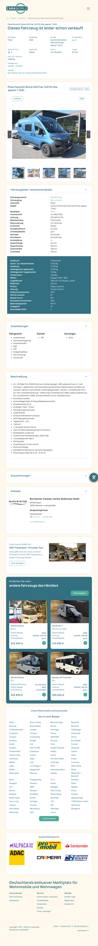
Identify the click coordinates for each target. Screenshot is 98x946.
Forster (74, 744)
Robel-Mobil (56, 794)
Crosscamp (35, 736)
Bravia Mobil (35, 726)
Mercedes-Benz (58, 769)
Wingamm (75, 808)
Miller (73, 769)
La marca (75, 762)
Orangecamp (35, 779)
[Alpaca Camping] (21, 845)
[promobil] (49, 845)
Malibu (12, 769)
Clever (54, 733)
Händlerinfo (69, 904)
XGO (32, 812)
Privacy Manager (44, 911)
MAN (53, 765)
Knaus (74, 758)
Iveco (73, 755)
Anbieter (16, 491)
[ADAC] (16, 857)
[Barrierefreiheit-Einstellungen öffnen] (94, 477)
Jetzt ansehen (17, 563)
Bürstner (75, 726)
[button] (9, 134)
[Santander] (76, 845)
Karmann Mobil (57, 758)
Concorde (75, 733)
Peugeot (13, 783)
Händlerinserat (77, 89)
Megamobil (35, 769)
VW (52, 805)
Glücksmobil (14, 751)
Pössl (73, 783)
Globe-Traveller (57, 747)
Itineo (53, 755)
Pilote (53, 783)
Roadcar (13, 794)
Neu (87, 89)
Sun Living (13, 801)
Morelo (54, 773)
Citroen (33, 733)
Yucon (53, 812)
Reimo (12, 790)
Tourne (33, 805)
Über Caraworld (15, 897)
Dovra (73, 736)
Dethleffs (55, 736)
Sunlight (33, 801)
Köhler (12, 762)
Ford (53, 744)
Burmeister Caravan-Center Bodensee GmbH (27, 73)
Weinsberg (35, 808)
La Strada (55, 762)
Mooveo (33, 773)
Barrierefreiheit (80, 926)
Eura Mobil (76, 740)
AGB (55, 926)
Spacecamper (77, 797)
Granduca (34, 751)
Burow (53, 726)
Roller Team (14, 797)
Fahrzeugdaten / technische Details (31, 189)
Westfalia (55, 808)
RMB (32, 786)
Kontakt (40, 907)
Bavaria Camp (57, 722)
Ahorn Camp (35, 722)
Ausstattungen (19, 326)
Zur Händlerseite (37, 521)
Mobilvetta (14, 773)
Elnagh (33, 740)
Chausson (13, 733)
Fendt (11, 744)
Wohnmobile (56, 200)
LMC (32, 762)
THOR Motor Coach (79, 801)
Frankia (12, 747)
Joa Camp (13, 758)
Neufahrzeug (56, 197)
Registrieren (69, 900)
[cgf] (76, 857)
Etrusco (54, 740)
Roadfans (34, 794)
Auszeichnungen (20, 475)
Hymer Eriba (14, 755)
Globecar (75, 747)
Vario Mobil (14, 808)
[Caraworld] (17, 8)
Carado (33, 729)
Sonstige (55, 797)
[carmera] (49, 857)
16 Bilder (17, 98)
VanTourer (75, 805)
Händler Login (69, 897)
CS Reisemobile (16, 729)
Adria (11, 722)
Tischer (12, 805)
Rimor (74, 790)
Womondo (13, 812)
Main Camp (76, 765)
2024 (53, 211)
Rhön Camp (56, 790)
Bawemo (75, 722)
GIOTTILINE (35, 747)
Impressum (82, 930)
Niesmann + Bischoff (76, 774)
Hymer (74, 751)
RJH (11, 786)
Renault (33, 790)
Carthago (55, 729)
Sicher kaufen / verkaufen (47, 897)
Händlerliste (42, 904)
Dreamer (13, 740)
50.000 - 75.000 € (15, 66)
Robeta (74, 794)
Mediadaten (14, 900)
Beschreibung (19, 376)
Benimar (13, 726)
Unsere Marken (49, 818)
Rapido (74, 786)
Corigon (12, 736)
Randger (54, 786)
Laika (11, 765)
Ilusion (33, 755)
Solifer (33, 797)
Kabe (32, 758)
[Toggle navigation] (88, 8)
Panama (74, 779)
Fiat (31, 744)
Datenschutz (65, 926)
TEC (52, 801)
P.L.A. (53, 779)
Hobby (53, 751)
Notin (11, 779)
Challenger (76, 729)
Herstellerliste (42, 900)
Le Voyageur (35, 765)
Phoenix (33, 783)
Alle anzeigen (80, 593)
